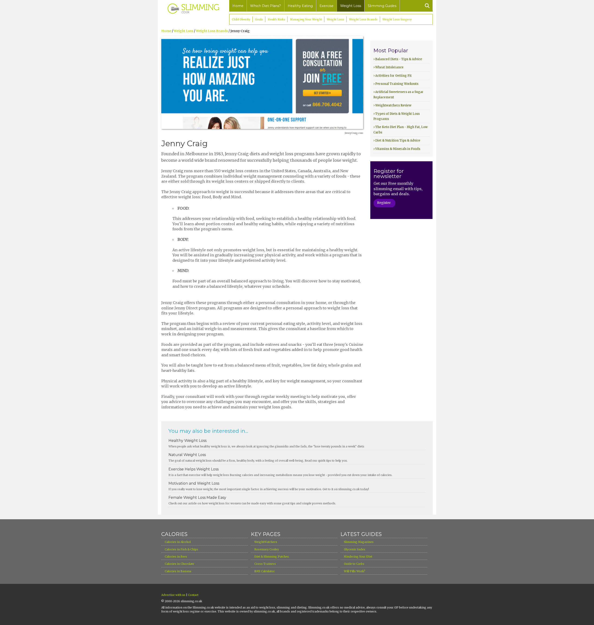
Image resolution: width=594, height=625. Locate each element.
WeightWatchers (265, 542)
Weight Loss (350, 6)
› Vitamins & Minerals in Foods (396, 149)
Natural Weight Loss (187, 455)
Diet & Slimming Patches (271, 556)
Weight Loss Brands (363, 19)
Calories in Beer (176, 556)
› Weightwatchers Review (392, 105)
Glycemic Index (354, 549)
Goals (259, 19)
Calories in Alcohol (178, 542)
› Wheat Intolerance (388, 67)
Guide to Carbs (354, 563)
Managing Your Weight (306, 19)
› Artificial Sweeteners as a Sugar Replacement (398, 94)
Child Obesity (241, 19)
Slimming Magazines (359, 542)
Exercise (326, 6)
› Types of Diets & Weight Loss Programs (396, 116)
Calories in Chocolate (179, 563)
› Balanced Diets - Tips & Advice (397, 59)
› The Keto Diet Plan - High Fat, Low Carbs (400, 129)
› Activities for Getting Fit (392, 76)
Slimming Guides (382, 6)
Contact (193, 595)
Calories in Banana (178, 571)
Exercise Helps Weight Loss (193, 469)
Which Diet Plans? (265, 6)
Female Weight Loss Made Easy (197, 497)
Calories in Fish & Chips (181, 549)
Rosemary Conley (266, 549)
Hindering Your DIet (358, 556)
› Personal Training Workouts (395, 84)
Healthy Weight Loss (187, 440)
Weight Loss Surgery (397, 19)
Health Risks (276, 19)
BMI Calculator (264, 571)
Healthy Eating (300, 6)
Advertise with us (173, 595)
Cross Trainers (265, 563)
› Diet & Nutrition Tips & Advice (396, 140)
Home (237, 6)
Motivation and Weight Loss (193, 483)
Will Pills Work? (354, 571)
